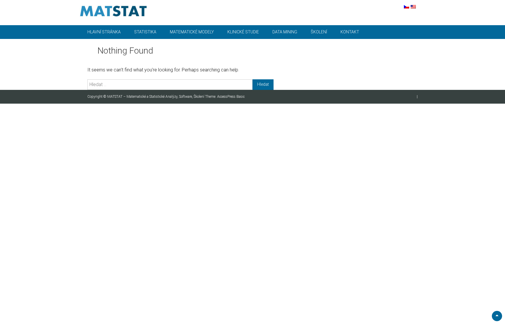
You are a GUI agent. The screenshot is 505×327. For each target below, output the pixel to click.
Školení (319, 32)
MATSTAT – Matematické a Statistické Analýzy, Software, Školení (156, 97)
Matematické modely (192, 32)
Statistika (145, 32)
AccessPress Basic (231, 97)
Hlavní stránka (104, 32)
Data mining (284, 32)
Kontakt (349, 32)
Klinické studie (243, 32)
